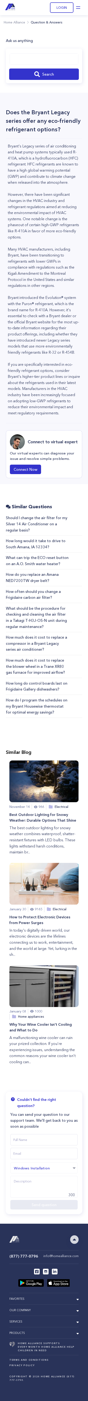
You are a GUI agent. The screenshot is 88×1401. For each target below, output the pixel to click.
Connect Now (25, 469)
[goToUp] (74, 1239)
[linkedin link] (54, 1271)
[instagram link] (46, 1271)
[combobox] (44, 59)
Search (48, 74)
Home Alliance (14, 22)
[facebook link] (37, 1271)
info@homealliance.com (61, 1256)
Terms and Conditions (29, 1359)
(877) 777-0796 (23, 1256)
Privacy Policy (21, 1365)
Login (62, 7)
